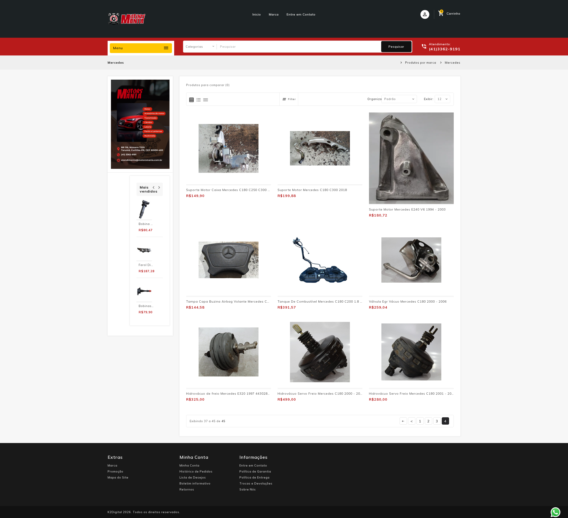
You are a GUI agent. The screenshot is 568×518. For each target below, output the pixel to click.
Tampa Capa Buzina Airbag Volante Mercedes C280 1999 (234, 301)
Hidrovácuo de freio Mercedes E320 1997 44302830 (229, 394)
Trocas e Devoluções (255, 483)
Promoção (115, 471)
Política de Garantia (255, 471)
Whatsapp (555, 512)
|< (403, 421)
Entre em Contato (301, 14)
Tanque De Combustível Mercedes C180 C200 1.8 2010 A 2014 (329, 301)
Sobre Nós (247, 489)
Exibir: (429, 99)
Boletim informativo (195, 483)
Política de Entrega (254, 477)
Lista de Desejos (192, 477)
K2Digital (115, 512)
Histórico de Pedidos (196, 471)
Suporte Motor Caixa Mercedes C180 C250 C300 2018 (231, 190)
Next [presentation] (159, 187)
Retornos (186, 489)
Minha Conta (189, 465)
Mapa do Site (118, 477)
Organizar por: (378, 99)
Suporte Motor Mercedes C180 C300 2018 (312, 190)
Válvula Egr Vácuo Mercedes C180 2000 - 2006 (408, 301)
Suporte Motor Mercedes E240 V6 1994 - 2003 (407, 209)
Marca (274, 14)
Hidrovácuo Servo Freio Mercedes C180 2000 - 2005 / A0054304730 (334, 394)
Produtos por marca (420, 62)
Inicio (256, 14)
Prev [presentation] (153, 187)
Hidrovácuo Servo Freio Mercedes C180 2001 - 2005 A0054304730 (424, 394)
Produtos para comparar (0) (208, 85)
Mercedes (452, 62)
